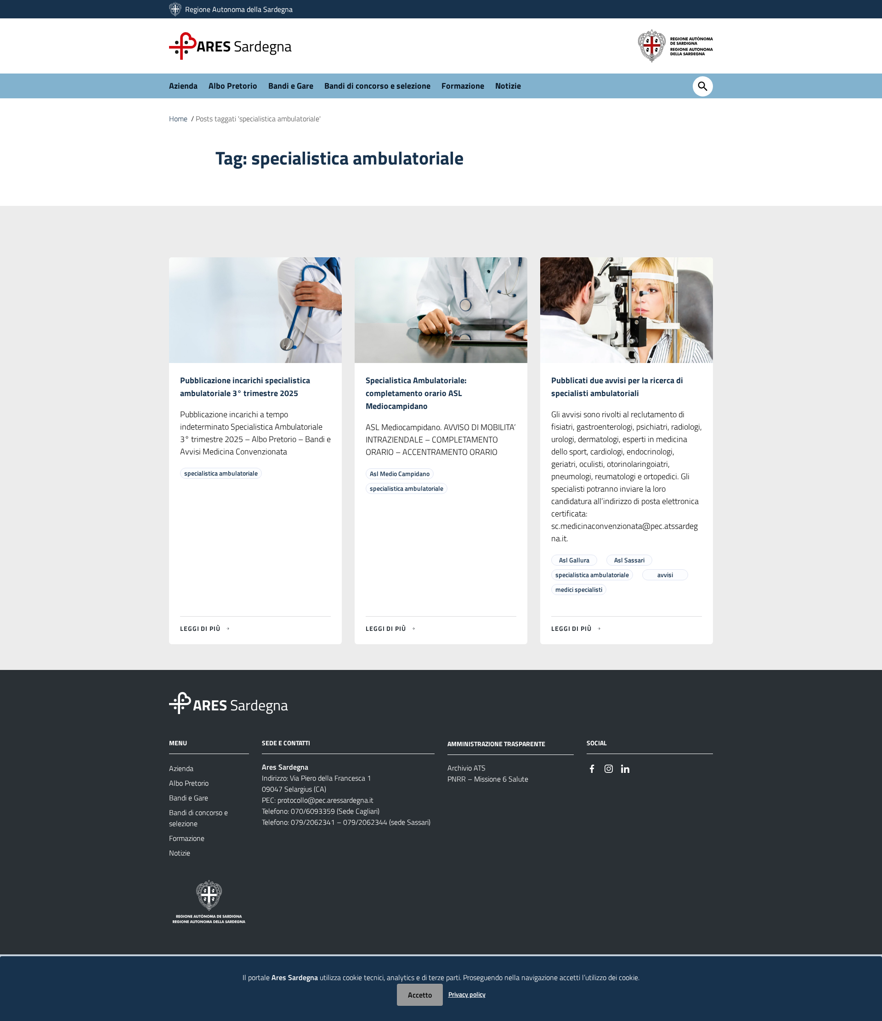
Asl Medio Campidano (400, 473)
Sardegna (244, 46)
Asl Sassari (629, 560)
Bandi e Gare (290, 85)
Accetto (420, 994)
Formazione (462, 85)
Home (178, 118)
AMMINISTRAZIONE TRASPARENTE (496, 744)
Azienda (183, 85)
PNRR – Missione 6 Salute (487, 778)
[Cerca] (703, 86)
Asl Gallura (574, 560)
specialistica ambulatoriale (221, 473)
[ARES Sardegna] (176, 9)
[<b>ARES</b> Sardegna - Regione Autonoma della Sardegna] (180, 702)
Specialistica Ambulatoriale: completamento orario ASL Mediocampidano (416, 393)
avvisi (665, 574)
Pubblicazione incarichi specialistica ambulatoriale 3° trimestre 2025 (245, 386)
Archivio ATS (466, 767)
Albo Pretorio (233, 85)
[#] (592, 767)
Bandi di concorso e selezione (377, 85)
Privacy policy (467, 994)
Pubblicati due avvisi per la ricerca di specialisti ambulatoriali (617, 386)
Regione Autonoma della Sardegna (239, 9)
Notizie (508, 85)
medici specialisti (578, 589)
